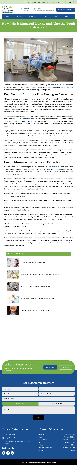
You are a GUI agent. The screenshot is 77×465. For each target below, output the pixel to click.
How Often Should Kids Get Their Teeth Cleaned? (35, 286)
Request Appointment (65, 9)
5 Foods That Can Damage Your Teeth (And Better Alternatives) (40, 274)
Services (19, 16)
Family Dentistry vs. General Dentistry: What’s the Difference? (39, 298)
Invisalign (32, 16)
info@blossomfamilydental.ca (14, 438)
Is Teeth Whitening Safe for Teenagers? (33, 262)
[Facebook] (66, 3)
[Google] (70, 3)
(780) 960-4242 (21, 369)
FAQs (56, 16)
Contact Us (68, 16)
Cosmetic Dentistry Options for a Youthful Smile (35, 310)
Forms (45, 16)
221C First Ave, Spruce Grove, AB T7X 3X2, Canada (44, 2)
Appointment (50, 367)
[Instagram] (74, 3)
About (7, 16)
